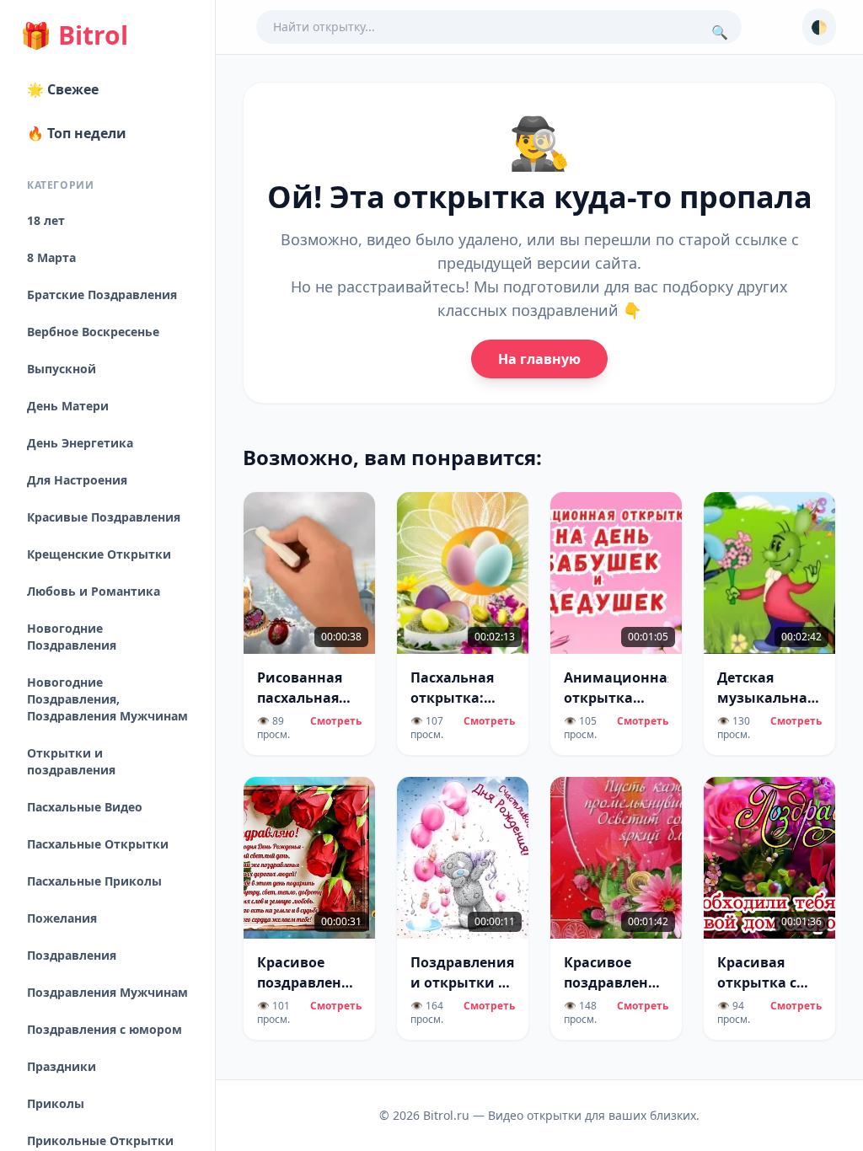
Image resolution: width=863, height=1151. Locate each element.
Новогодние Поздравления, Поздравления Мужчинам (107, 699)
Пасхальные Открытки (98, 844)
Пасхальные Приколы (94, 881)
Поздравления (71, 955)
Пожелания (62, 918)
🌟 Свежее (63, 89)
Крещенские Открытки (99, 554)
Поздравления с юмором (104, 1029)
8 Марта (51, 257)
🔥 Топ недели (76, 133)
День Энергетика (80, 443)
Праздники (61, 1066)
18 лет (46, 220)
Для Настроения (77, 480)
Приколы (55, 1103)
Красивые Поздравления (103, 517)
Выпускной (61, 369)
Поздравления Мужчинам (107, 992)
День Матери (68, 406)
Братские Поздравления (102, 294)
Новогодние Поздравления (71, 636)
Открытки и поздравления (71, 761)
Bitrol (74, 35)
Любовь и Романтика (93, 591)
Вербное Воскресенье (93, 332)
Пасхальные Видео (84, 807)
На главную (539, 359)
